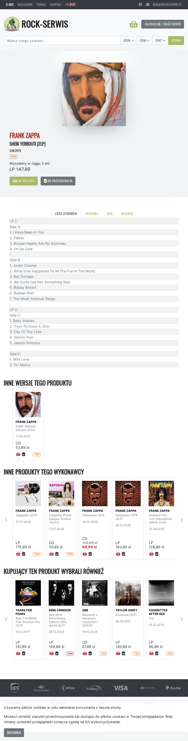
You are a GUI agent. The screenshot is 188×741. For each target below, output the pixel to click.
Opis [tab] (110, 213)
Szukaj (176, 40)
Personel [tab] (91, 213)
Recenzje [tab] (127, 213)
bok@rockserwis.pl (165, 4)
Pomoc (41, 4)
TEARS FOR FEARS (24, 611)
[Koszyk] (133, 24)
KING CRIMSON (60, 610)
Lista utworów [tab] (66, 213)
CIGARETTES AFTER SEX (158, 611)
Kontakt (56, 4)
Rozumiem (14, 732)
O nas (10, 4)
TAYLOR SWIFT (126, 610)
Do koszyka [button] (26, 180)
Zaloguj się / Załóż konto (162, 23)
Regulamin (25, 4)
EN (68, 4)
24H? (158, 40)
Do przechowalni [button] (59, 180)
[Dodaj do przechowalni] (23, 454)
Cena (143, 40)
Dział (127, 40)
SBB (85, 610)
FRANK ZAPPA (26, 422)
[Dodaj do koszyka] (18, 454)
